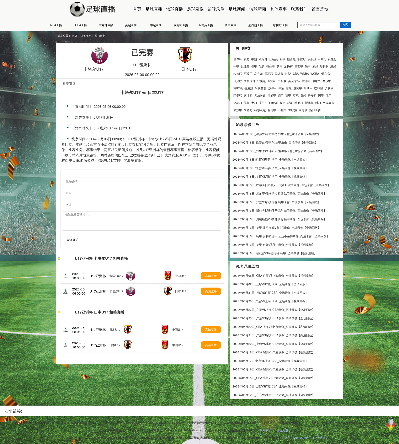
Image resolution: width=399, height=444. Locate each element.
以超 (318, 103)
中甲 (236, 66)
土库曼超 (328, 103)
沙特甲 (272, 88)
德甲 (254, 66)
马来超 (279, 73)
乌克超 (258, 73)
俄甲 (328, 95)
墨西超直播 (255, 25)
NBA (288, 73)
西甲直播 (230, 25)
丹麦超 (312, 95)
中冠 (281, 88)
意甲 (279, 66)
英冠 (296, 95)
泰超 (289, 88)
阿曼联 (237, 95)
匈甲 (282, 103)
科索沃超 (260, 110)
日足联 (237, 81)
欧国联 (301, 59)
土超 (254, 103)
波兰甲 (263, 103)
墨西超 (291, 59)
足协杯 (288, 66)
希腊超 (298, 103)
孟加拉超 (260, 95)
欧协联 (237, 73)
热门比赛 (100, 35)
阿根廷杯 (249, 81)
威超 (315, 66)
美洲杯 (306, 81)
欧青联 (303, 110)
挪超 (303, 95)
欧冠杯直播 (181, 25)
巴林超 (318, 88)
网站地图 (322, 437)
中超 (254, 59)
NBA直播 (56, 25)
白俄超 (273, 103)
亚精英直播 (205, 25)
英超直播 (131, 25)
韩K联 (322, 59)
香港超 (248, 88)
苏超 (247, 103)
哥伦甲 (270, 66)
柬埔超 (248, 95)
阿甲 (321, 95)
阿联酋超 (260, 88)
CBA (296, 73)
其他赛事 (278, 9)
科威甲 (271, 95)
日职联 (269, 73)
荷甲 (288, 95)
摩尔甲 (326, 81)
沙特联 (324, 66)
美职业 (312, 59)
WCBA (314, 73)
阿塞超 (248, 110)
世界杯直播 (106, 25)
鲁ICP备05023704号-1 (299, 437)
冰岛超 (237, 103)
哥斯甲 (308, 88)
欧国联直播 (280, 25)
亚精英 (273, 59)
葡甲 (281, 95)
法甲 (308, 66)
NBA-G (325, 73)
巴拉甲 (282, 110)
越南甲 (297, 88)
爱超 (290, 103)
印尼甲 (316, 81)
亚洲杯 (271, 81)
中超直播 (156, 25)
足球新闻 (237, 9)
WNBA (304, 73)
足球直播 (153, 9)
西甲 (282, 59)
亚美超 (261, 81)
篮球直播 (174, 9)
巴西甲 (298, 66)
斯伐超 (309, 103)
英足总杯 (294, 81)
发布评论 (73, 239)
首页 (137, 9)
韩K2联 (238, 88)
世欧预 (292, 110)
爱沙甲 (237, 110)
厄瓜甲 (248, 73)
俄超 (262, 66)
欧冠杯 (263, 59)
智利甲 (271, 110)
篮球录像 (216, 9)
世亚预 (245, 66)
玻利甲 (329, 88)
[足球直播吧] (100, 9)
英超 (247, 59)
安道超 (332, 59)
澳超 (333, 66)
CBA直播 (81, 25)
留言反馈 (320, 9)
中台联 (282, 81)
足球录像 (195, 9)
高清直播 (211, 276)
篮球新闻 (257, 9)
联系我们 (299, 9)
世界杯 (237, 59)
